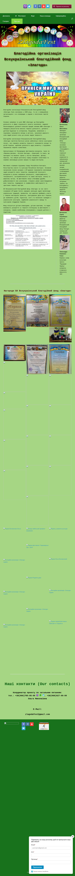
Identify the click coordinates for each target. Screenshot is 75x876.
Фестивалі (22, 16)
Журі (32, 16)
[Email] (48, 6)
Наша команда (45, 16)
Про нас (17, 21)
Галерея (6, 21)
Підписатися (37, 867)
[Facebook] (35, 6)
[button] (72, 18)
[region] (37, 35)
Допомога (6, 16)
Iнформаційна (61, 16)
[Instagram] (39, 6)
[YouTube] (44, 6)
